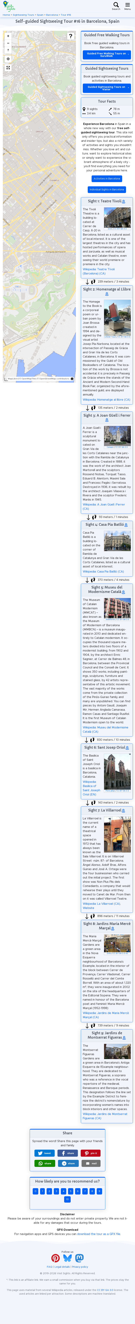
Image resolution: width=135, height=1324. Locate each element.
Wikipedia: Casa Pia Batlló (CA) (103, 571)
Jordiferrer (110, 619)
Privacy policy (80, 1267)
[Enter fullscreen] (8, 67)
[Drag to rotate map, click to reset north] (8, 50)
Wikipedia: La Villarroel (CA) (101, 903)
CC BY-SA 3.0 (124, 337)
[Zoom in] (8, 36)
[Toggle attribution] (72, 379)
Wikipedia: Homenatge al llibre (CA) (106, 399)
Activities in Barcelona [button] (107, 179)
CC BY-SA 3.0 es (120, 953)
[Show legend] (70, 36)
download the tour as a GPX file (98, 1234)
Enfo (109, 953)
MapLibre (13, 379)
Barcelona (52, 15)
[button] (44, 1153)
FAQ (49, 1267)
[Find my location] (8, 58)
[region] (39, 207)
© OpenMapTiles (28, 379)
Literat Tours (110, 337)
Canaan (110, 447)
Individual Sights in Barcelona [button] (107, 189)
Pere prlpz (110, 791)
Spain (40, 15)
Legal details (62, 1267)
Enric (110, 229)
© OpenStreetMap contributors (53, 379)
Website (88, 908)
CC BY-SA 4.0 (120, 229)
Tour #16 (66, 15)
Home (6, 15)
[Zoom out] (8, 43)
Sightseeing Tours (23, 15)
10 (67, 1199)
